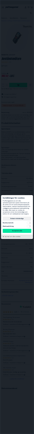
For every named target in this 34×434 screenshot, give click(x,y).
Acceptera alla (17, 231)
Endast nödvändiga (17, 218)
